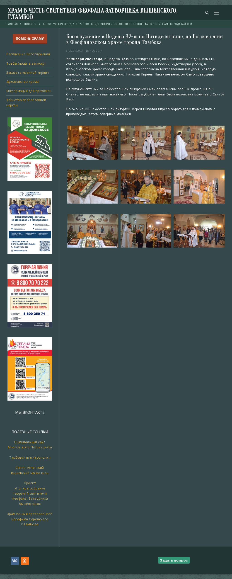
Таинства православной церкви (26, 102)
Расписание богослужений (28, 54)
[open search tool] (207, 12)
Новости (95, 50)
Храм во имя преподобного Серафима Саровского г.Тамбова (30, 519)
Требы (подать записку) (26, 63)
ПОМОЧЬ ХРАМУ (30, 38)
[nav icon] (216, 13)
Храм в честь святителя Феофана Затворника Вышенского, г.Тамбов (93, 13)
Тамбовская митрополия (30, 457)
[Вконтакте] (15, 561)
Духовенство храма (22, 81)
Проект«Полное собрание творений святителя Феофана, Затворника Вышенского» (30, 493)
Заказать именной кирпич (27, 72)
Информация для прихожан (29, 91)
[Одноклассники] (25, 561)
